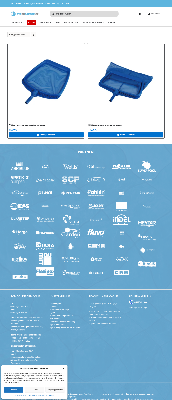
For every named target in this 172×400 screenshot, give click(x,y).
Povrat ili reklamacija (59, 309)
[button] (63, 368)
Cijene (52, 312)
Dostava (53, 306)
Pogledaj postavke (55, 390)
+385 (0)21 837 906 (60, 3)
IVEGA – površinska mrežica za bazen (27, 125)
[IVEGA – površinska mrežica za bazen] (46, 82)
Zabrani (34, 390)
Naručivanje (55, 318)
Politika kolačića (20, 395)
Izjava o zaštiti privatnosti (36, 395)
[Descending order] (33, 34)
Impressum (50, 395)
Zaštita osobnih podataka (61, 315)
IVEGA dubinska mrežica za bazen (105, 125)
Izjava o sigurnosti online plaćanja (65, 328)
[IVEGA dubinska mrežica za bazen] (125, 82)
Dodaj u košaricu (47, 135)
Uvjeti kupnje (55, 303)
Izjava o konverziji (58, 325)
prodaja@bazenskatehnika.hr (37, 3)
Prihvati (13, 390)
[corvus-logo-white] (137, 301)
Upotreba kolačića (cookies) (62, 321)
